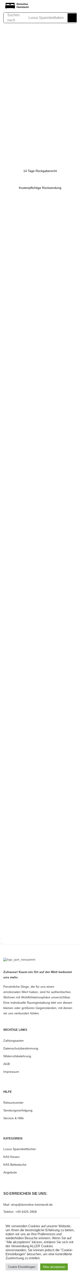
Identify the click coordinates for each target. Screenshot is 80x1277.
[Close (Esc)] (0, 938)
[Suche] (72, 17)
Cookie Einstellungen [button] (21, 1267)
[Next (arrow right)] (2, 942)
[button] (46, 5)
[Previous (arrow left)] (0, 942)
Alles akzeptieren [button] (54, 1267)
